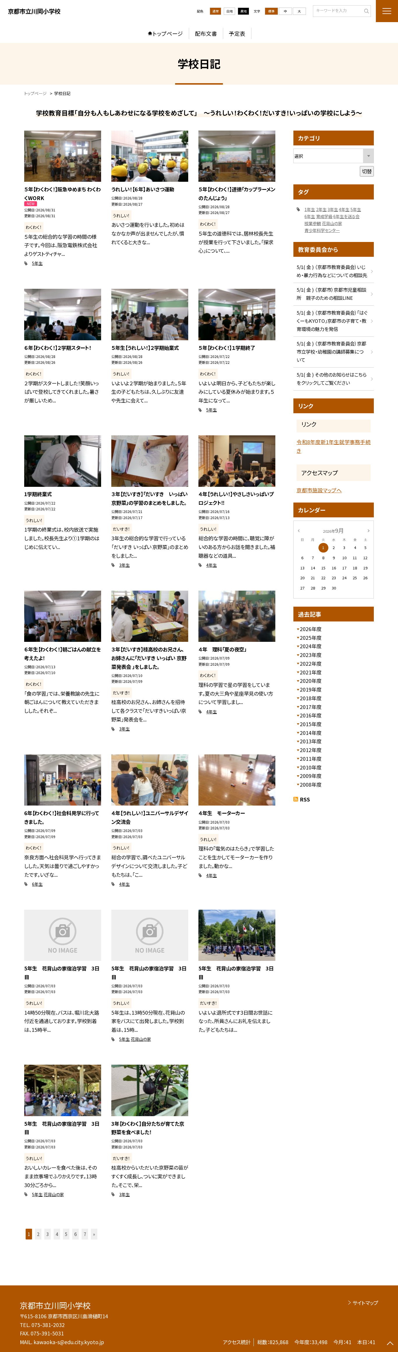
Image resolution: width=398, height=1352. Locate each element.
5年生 (37, 263)
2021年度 (310, 672)
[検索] (366, 10)
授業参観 (312, 223)
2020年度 (310, 680)
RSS (305, 799)
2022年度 (310, 663)
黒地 (243, 11)
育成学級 (324, 216)
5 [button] (66, 1234)
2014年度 (310, 732)
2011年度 (310, 758)
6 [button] (75, 1234)
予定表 (237, 33)
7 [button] (85, 1234)
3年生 (124, 565)
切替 (367, 171)
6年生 (37, 884)
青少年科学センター (322, 230)
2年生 (321, 209)
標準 (271, 11)
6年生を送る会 (346, 216)
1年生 (309, 209)
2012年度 (310, 750)
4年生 (211, 565)
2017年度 (310, 706)
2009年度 (310, 775)
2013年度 (310, 741)
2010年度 (310, 767)
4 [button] (57, 1234)
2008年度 (310, 784)
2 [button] (38, 1234)
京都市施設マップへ (319, 490)
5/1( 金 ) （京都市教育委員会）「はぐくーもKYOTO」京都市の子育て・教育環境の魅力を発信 (332, 320)
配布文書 (206, 33)
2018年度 (310, 698)
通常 (215, 11)
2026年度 (310, 629)
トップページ (168, 33)
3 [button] (47, 1234)
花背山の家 (141, 1039)
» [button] (94, 1234)
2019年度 (310, 689)
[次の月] (368, 530)
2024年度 (310, 646)
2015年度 (310, 724)
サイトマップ (365, 1302)
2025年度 (310, 637)
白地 (229, 11)
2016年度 (310, 715)
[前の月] (299, 530)
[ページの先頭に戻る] (390, 1344)
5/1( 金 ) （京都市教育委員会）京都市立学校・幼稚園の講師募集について (331, 351)
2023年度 (310, 654)
